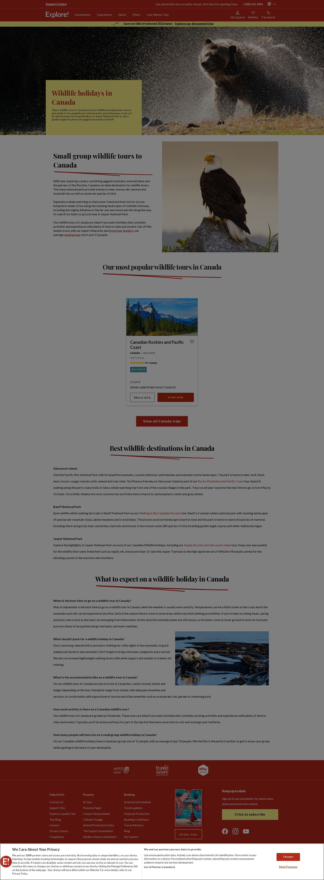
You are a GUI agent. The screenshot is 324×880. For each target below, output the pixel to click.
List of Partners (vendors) (159, 867)
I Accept (288, 856)
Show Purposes (288, 866)
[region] (162, 861)
